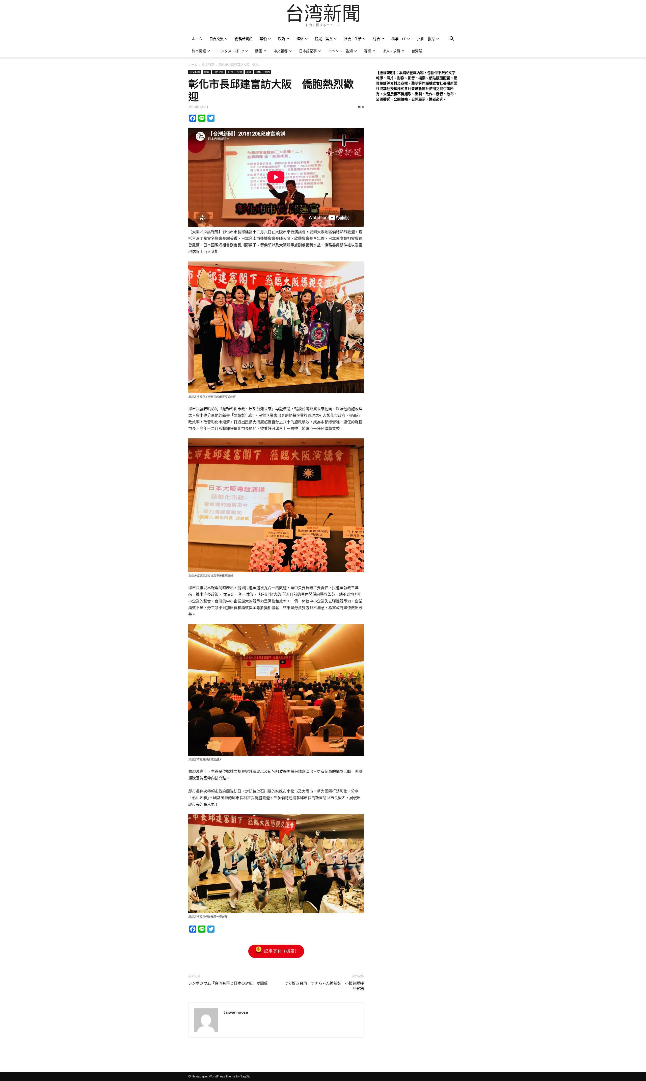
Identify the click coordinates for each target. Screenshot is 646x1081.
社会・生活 (353, 39)
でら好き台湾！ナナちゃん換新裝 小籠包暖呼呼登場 (324, 986)
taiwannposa (235, 1012)
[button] (452, 39)
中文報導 (281, 51)
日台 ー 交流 (235, 72)
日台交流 (216, 39)
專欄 (367, 51)
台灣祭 (417, 51)
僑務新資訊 (244, 39)
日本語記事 (308, 51)
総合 (376, 39)
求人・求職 (391, 51)
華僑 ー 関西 (263, 72)
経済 (300, 39)
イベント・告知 (340, 51)
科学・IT (398, 39)
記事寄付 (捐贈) (280, 951)
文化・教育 (426, 39)
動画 (258, 51)
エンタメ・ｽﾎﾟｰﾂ (230, 51)
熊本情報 (199, 51)
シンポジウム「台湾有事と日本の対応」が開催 (228, 983)
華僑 (263, 39)
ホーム (197, 39)
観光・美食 (324, 39)
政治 (281, 39)
